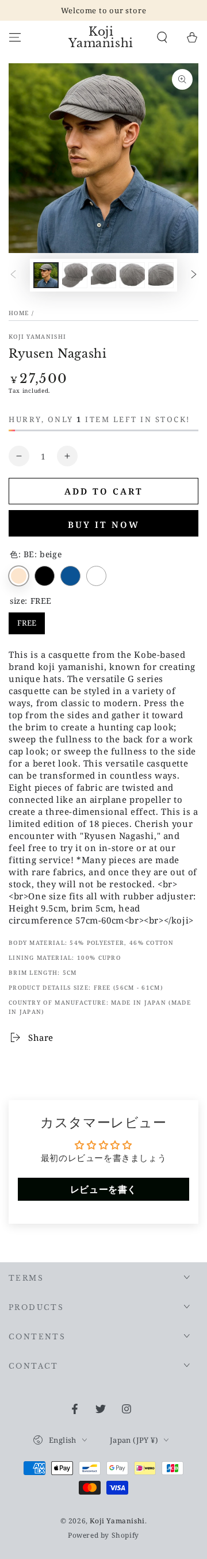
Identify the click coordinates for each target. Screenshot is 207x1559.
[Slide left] (13, 275)
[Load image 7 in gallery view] (132, 275)
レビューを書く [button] (103, 1189)
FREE (27, 620)
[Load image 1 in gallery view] (46, 275)
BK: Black (44, 576)
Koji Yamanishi (37, 336)
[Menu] (15, 37)
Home (19, 313)
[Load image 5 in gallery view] (74, 275)
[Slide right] (193, 275)
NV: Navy (70, 576)
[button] (162, 37)
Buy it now (104, 524)
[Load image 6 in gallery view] (103, 275)
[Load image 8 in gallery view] (161, 275)
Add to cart (103, 491)
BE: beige (19, 576)
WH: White (96, 576)
